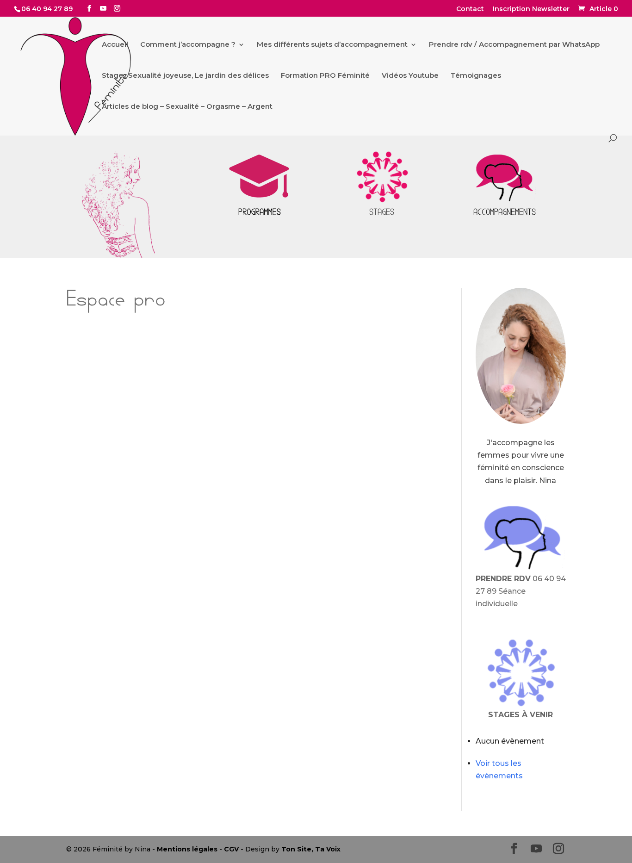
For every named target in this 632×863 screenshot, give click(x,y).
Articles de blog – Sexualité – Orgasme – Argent (187, 107)
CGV (231, 849)
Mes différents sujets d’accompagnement (332, 45)
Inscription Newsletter (531, 9)
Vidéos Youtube (410, 76)
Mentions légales (187, 849)
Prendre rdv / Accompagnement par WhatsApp (514, 45)
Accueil (115, 45)
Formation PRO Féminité (325, 76)
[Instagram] (117, 8)
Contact (470, 9)
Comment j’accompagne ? (187, 45)
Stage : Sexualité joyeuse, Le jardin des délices (185, 76)
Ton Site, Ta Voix (311, 849)
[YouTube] (103, 8)
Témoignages (476, 76)
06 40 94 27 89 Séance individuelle (521, 591)
